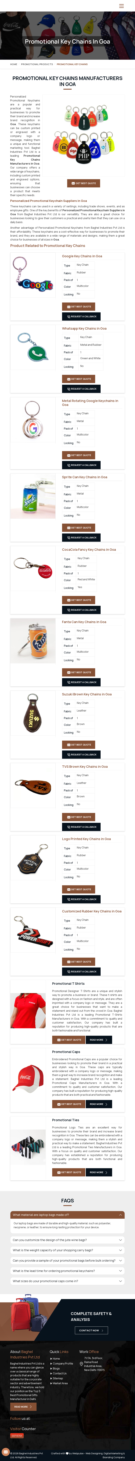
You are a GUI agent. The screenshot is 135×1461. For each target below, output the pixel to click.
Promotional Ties (65, 1120)
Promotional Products (37, 64)
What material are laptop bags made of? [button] (41, 1215)
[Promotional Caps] (28, 1079)
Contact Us (59, 1373)
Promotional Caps (66, 1052)
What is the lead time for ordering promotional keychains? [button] (54, 1271)
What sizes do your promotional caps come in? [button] (45, 1281)
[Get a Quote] (6, 1452)
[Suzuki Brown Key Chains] (32, 713)
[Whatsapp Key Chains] (32, 347)
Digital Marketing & (114, 1453)
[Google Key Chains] (32, 275)
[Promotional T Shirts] (28, 1010)
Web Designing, (94, 1453)
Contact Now (89, 1330)
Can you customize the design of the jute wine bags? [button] (50, 1240)
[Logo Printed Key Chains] (32, 857)
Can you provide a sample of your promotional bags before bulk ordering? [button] (64, 1260)
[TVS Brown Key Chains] (32, 785)
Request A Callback (83, 316)
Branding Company (114, 1457)
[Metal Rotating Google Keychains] (32, 419)
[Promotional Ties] (28, 1147)
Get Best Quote (80, 306)
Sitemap (57, 1378)
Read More (97, 1039)
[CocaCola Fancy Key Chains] (32, 568)
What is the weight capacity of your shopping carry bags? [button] (53, 1250)
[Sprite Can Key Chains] (32, 496)
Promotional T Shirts (68, 984)
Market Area (60, 1383)
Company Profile (62, 1363)
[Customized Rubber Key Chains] (32, 930)
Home (13, 64)
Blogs (56, 1368)
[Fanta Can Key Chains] (32, 640)
